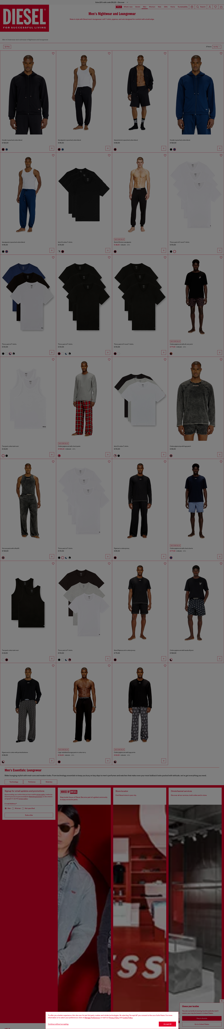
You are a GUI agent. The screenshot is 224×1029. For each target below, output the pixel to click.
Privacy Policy (114, 1018)
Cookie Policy (127, 1018)
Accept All (167, 1024)
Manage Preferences (92, 1018)
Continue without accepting (58, 1024)
